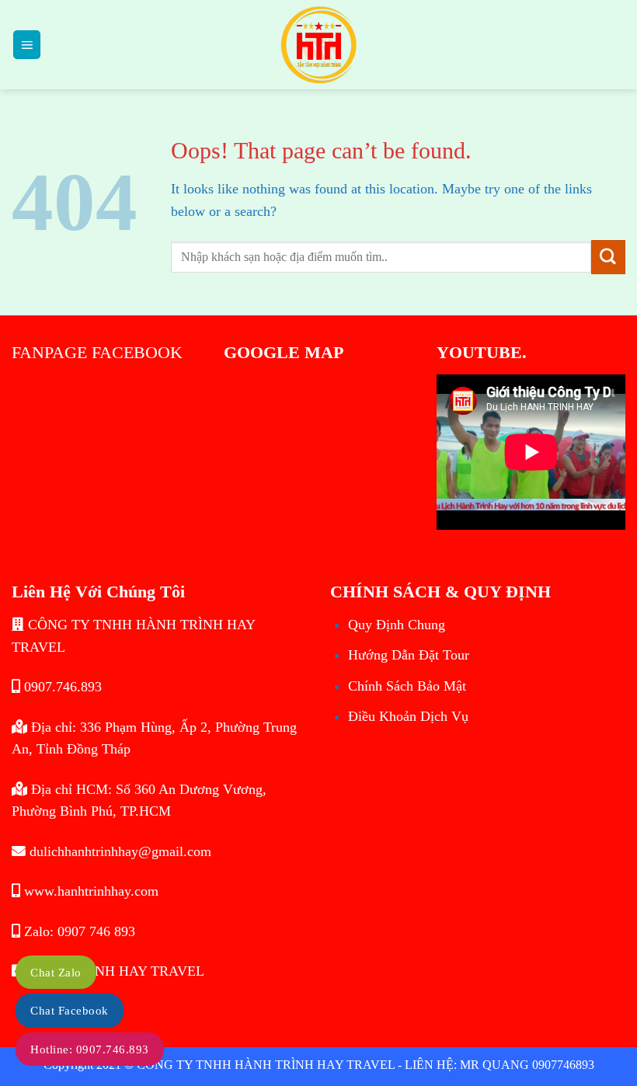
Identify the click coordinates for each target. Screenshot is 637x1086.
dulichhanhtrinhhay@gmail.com (118, 851)
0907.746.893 (61, 686)
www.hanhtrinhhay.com (89, 891)
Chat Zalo (56, 972)
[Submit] (608, 256)
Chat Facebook (69, 1010)
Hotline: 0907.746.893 (89, 1049)
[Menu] (27, 44)
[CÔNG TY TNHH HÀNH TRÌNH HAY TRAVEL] (318, 44)
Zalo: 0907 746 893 (77, 931)
